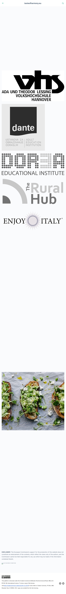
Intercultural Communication (29, 436)
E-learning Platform (16, 332)
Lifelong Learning (24, 468)
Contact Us (15, 530)
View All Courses (11, 269)
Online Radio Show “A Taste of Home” (22, 351)
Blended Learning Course (18, 278)
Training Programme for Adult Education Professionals (31, 313)
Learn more (15, 47)
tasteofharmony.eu (32, 3)
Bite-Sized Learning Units (20, 297)
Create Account (17, 522)
